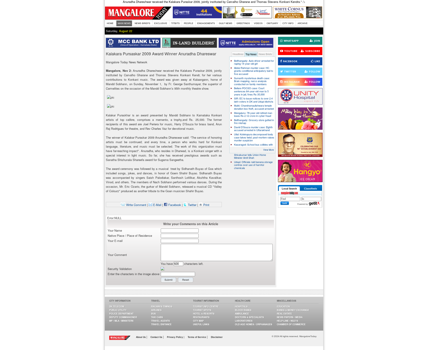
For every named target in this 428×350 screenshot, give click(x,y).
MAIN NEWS (124, 23)
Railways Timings (161, 306)
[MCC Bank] (134, 46)
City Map (198, 320)
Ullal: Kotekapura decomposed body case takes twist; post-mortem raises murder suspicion (254, 137)
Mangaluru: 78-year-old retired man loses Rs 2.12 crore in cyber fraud (253, 114)
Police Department (121, 313)
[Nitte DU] (247, 46)
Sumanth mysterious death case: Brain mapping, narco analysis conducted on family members (252, 81)
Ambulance (242, 313)
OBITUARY (272, 23)
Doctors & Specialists (249, 317)
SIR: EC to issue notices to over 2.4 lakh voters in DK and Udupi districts (253, 100)
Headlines (238, 54)
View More (268, 149)
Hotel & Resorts (203, 313)
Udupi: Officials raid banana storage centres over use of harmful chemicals (253, 165)
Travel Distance (161, 324)
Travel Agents (160, 320)
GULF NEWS (225, 23)
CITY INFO (288, 23)
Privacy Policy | (175, 337)
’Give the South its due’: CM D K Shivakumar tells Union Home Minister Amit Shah (251, 154)
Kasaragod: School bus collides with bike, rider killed (253, 146)
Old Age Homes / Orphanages (253, 324)
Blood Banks (243, 310)
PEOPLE (188, 23)
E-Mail (156, 205)
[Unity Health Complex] (300, 103)
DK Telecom (116, 306)
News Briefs (265, 54)
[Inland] (190, 46)
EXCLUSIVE (160, 23)
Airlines (156, 310)
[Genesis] (297, 17)
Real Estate (284, 313)
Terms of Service (197, 337)
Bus (153, 313)
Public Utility (118, 310)
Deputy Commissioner (123, 317)
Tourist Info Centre (206, 306)
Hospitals (241, 306)
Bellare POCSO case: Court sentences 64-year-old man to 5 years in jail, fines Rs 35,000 (251, 91)
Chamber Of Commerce (291, 324)
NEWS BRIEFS (142, 23)
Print (205, 205)
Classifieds (310, 188)
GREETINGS (243, 23)
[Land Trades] (247, 17)
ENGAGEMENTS (206, 23)
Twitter (192, 205)
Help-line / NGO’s (287, 320)
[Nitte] (197, 17)
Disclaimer (217, 337)
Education (283, 306)
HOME (110, 23)
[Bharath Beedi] (300, 156)
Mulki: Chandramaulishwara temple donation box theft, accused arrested (254, 107)
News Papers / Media (289, 317)
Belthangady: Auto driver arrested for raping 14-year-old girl (254, 62)
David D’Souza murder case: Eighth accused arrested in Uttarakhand (253, 128)
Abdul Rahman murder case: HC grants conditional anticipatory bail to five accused (253, 71)
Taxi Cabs (157, 317)
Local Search (289, 188)
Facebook (174, 205)
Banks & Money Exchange (293, 310)
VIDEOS (258, 23)
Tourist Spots (202, 310)
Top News (251, 54)
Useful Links (201, 324)
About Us (141, 337)
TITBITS (175, 23)
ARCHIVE (303, 23)
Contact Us (156, 337)
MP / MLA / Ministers (121, 320)
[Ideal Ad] (300, 128)
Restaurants (201, 317)
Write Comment (135, 205)
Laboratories (244, 320)
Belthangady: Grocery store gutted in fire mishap (254, 121)
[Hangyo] (300, 181)
